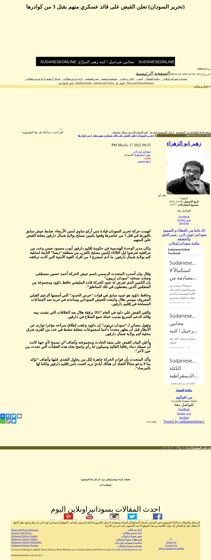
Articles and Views (103, 83)
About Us (171, 542)
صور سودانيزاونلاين (131, 536)
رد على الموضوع (201, 447)
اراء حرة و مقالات (72, 79)
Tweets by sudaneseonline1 (184, 421)
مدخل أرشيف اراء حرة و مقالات (42, 79)
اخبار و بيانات (126, 79)
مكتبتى (147, 158)
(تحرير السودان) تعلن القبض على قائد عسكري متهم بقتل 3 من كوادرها (116, 135)
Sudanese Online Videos (24, 539)
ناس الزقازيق (65, 83)
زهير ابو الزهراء (184, 143)
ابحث (139, 79)
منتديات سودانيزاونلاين (174, 79)
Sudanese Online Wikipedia (26, 542)
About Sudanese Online (171, 548)
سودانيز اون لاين (142, 151)
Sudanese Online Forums (24, 545)
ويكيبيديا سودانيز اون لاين (128, 542)
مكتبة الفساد (152, 79)
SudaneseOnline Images (24, 536)
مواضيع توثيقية (108, 79)
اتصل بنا (119, 83)
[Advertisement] (105, 35)
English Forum (82, 83)
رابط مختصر (144, 161)
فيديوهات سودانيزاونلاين (128, 539)
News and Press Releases (139, 83)
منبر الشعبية (91, 79)
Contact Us (171, 545)
